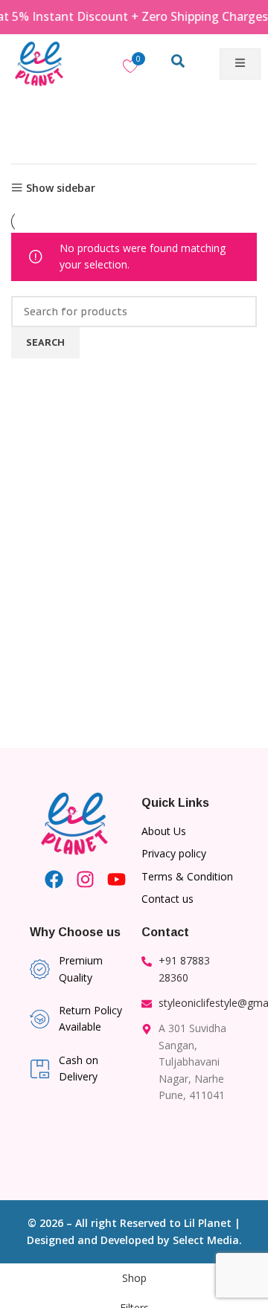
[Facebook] (54, 879)
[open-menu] (240, 64)
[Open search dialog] (178, 64)
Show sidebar (60, 187)
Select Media (206, 1240)
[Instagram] (85, 879)
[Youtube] (116, 879)
